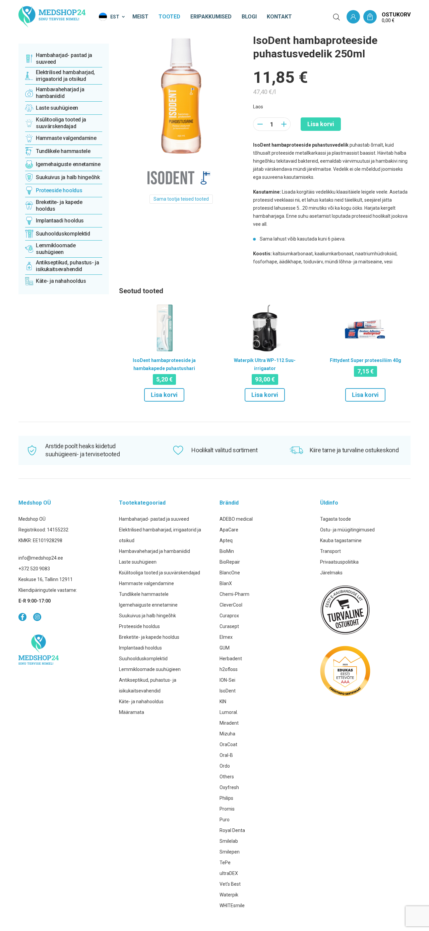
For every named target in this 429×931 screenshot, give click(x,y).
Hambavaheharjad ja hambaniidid (154, 551)
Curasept (229, 626)
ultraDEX (229, 873)
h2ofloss (229, 669)
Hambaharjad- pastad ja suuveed (154, 519)
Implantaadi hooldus (140, 648)
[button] (112, 16)
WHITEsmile (232, 905)
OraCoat (228, 744)
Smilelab (229, 841)
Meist (140, 16)
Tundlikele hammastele (144, 594)
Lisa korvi (320, 123)
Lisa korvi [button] (164, 394)
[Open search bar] (336, 17)
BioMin (227, 551)
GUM (225, 648)
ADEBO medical (236, 519)
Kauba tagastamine (341, 540)
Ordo (225, 766)
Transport (330, 551)
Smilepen (230, 852)
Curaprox (229, 615)
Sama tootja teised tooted (181, 199)
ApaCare (229, 529)
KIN (223, 701)
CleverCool (231, 605)
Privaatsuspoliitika (339, 562)
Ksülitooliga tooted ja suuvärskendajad (159, 572)
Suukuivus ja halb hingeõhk (147, 615)
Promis (227, 809)
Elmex (226, 637)
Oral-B (226, 755)
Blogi (249, 16)
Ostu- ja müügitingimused (347, 529)
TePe (225, 862)
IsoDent (228, 690)
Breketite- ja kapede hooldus (149, 637)
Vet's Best (230, 884)
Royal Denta (232, 830)
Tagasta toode (335, 519)
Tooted (169, 16)
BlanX (226, 583)
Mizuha (227, 733)
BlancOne (230, 572)
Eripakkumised (211, 16)
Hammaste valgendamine (146, 583)
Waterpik (229, 894)
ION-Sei (227, 680)
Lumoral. (229, 712)
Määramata (131, 712)
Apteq (226, 540)
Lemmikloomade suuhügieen (150, 669)
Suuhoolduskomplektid (143, 658)
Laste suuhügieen (138, 562)
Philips (226, 798)
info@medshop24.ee (40, 558)
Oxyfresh (229, 787)
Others (227, 776)
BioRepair (230, 562)
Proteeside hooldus (139, 626)
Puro (225, 819)
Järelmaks (331, 572)
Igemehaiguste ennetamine (148, 605)
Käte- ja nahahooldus (141, 701)
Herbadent (231, 658)
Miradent (229, 723)
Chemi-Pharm (234, 594)
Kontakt (279, 16)
